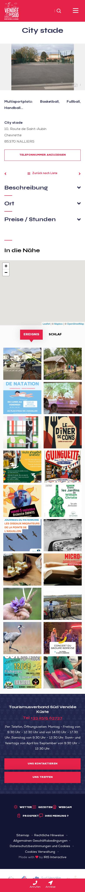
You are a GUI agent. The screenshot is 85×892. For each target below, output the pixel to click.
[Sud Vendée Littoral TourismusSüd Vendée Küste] (11, 11)
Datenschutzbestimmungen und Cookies (40, 846)
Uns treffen (42, 777)
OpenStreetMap (75, 323)
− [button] (6, 272)
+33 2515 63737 (46, 717)
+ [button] (6, 266)
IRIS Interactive (55, 857)
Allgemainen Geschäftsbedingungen (40, 841)
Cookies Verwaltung (40, 852)
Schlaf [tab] (55, 334)
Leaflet (46, 323)
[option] (42, 67)
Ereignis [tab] (31, 334)
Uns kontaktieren (43, 764)
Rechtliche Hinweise (49, 835)
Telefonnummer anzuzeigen (42, 155)
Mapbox (58, 323)
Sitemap (22, 835)
